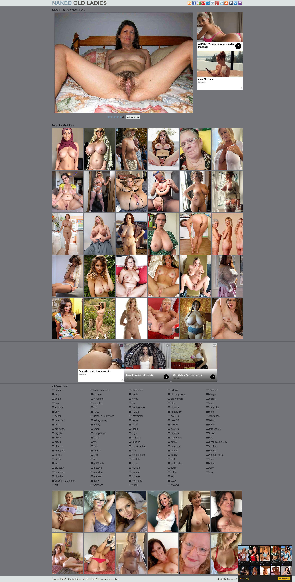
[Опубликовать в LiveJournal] (212, 3)
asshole (58, 407)
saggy (173, 467)
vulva (212, 459)
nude (134, 485)
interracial (137, 416)
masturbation (138, 446)
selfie (173, 472)
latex (134, 424)
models (135, 459)
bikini (57, 437)
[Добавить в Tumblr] (231, 3)
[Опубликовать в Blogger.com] (189, 3)
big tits (58, 433)
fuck (95, 455)
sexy (173, 480)
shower (213, 390)
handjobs (136, 390)
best (56, 424)
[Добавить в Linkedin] (208, 3)
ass (56, 403)
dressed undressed (103, 416)
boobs (58, 455)
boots (57, 459)
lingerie (135, 442)
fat (94, 442)
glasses (97, 467)
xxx (211, 472)
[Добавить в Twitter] (235, 3)
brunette (59, 467)
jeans (134, 420)
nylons (174, 390)
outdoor (174, 407)
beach (58, 416)
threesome (215, 429)
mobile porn (138, 455)
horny (134, 398)
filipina (97, 450)
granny (97, 476)
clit (56, 485)
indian (135, 411)
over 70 (174, 429)
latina (134, 429)
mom (134, 463)
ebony (96, 424)
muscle (135, 467)
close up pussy (101, 390)
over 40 (174, 416)
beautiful (59, 420)
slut (211, 403)
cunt (95, 407)
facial (96, 437)
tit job (212, 433)
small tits (214, 407)
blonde (58, 446)
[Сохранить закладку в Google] (199, 3)
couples (97, 394)
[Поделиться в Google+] (203, 3)
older (173, 403)
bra (56, 463)
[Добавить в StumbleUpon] (226, 3)
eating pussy (100, 420)
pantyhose (176, 437)
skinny (212, 398)
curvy (96, 411)
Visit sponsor (133, 117)
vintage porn (216, 455)
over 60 (174, 424)
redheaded (176, 463)
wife (211, 467)
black (57, 442)
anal (57, 394)
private (174, 450)
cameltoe (59, 472)
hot (133, 403)
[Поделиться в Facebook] (194, 3)
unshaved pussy (218, 442)
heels (134, 394)
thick (211, 424)
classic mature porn (65, 480)
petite (173, 442)
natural (135, 472)
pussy (173, 455)
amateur (59, 390)
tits (210, 437)
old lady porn (177, 394)
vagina (213, 450)
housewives (138, 407)
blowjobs (59, 450)
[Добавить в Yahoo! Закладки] (240, 3)
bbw (56, 411)
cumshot (98, 403)
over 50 (174, 420)
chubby (58, 476)
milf (133, 450)
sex (172, 476)
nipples (135, 476)
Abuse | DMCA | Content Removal (68, 579)
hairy (96, 480)
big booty (59, 429)
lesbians (136, 437)
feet (95, 446)
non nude (136, 480)
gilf (95, 459)
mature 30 (176, 411)
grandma (98, 472)
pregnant (175, 446)
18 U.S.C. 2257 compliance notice (102, 579)
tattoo (212, 420)
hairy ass (98, 485)
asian (57, 398)
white (212, 463)
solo (211, 411)
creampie (98, 398)
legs (134, 433)
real (172, 459)
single (212, 394)
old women (176, 398)
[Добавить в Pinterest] (217, 3)
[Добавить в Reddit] (222, 3)
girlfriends (98, 463)
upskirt (212, 446)
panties (174, 433)
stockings (214, 416)
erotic (96, 429)
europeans (99, 433)
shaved (174, 485)
